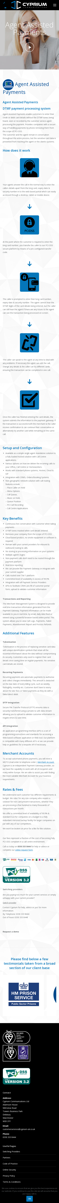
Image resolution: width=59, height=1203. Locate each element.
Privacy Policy (9, 1175)
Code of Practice (10, 1163)
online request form (24, 850)
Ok (29, 1198)
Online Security (9, 1169)
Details (38, 981)
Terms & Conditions (12, 1182)
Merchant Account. (46, 762)
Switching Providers (11, 1151)
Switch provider (9, 902)
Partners (6, 1157)
